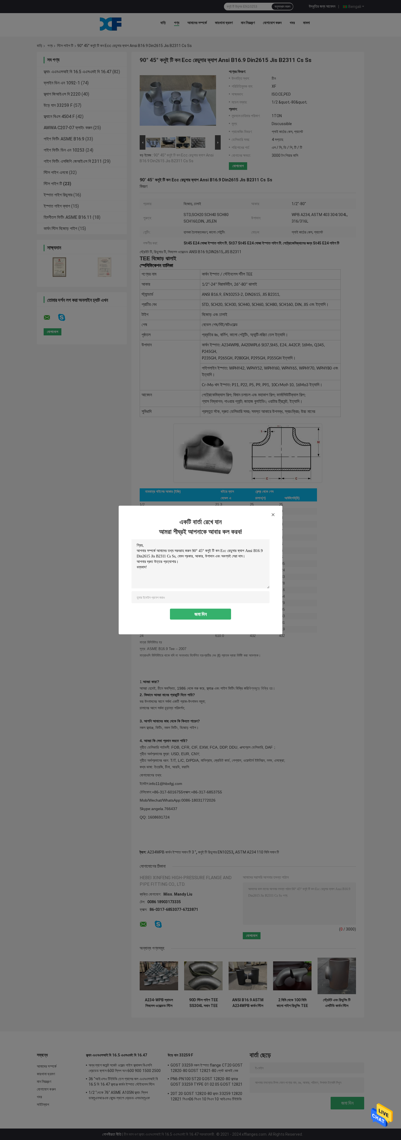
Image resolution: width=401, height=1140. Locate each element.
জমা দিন (200, 614)
